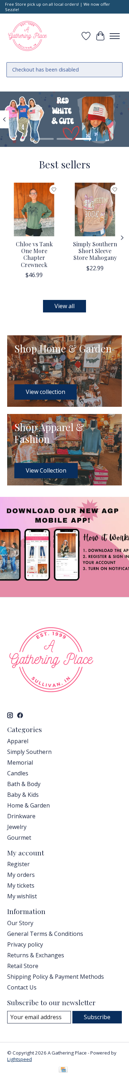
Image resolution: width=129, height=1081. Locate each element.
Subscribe (97, 1017)
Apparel (17, 741)
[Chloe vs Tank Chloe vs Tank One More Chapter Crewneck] (34, 209)
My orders (21, 875)
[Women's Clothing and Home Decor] (27, 36)
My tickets (20, 885)
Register (18, 864)
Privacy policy (25, 944)
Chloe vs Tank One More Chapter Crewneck (34, 254)
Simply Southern (29, 752)
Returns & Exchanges (35, 955)
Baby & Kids (23, 795)
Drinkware (21, 816)
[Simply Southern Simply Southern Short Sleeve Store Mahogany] (95, 209)
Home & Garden (28, 805)
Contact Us (22, 987)
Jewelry (17, 827)
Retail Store (22, 966)
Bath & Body (23, 784)
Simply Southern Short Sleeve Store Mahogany (95, 250)
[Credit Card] (63, 1070)
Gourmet (19, 837)
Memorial (20, 762)
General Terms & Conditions (45, 934)
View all (64, 306)
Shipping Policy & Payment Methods (55, 977)
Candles (17, 773)
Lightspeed (19, 1059)
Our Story (20, 923)
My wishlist (22, 896)
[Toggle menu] (115, 36)
